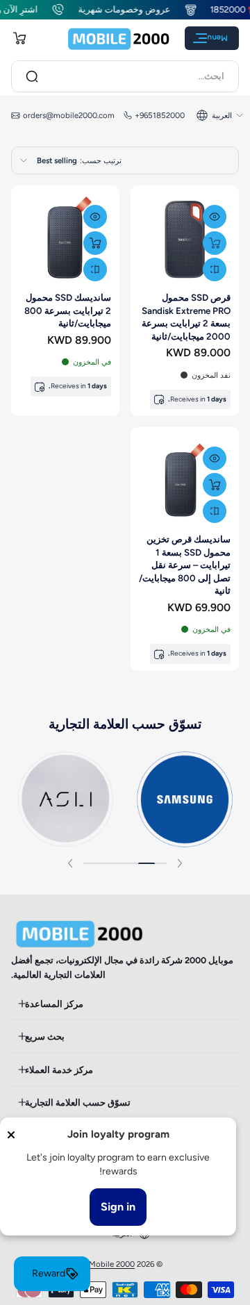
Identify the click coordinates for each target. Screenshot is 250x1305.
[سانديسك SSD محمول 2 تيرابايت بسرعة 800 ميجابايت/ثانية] (65, 239)
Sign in (118, 1206)
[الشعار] (119, 38)
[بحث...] (32, 76)
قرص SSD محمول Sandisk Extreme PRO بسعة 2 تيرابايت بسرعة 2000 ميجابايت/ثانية (186, 316)
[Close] (11, 1135)
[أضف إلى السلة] (214, 243)
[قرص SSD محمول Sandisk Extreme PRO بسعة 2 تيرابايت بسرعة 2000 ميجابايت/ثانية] (185, 239)
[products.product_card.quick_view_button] (214, 216)
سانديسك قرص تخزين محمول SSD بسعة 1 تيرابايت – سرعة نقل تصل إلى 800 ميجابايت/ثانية (185, 564)
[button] (19, 38)
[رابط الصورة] (185, 799)
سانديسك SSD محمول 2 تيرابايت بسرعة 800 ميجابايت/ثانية (67, 310)
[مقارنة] (214, 269)
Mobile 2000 (112, 1264)
